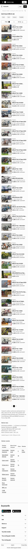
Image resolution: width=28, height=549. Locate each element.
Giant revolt (5, 460)
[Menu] (1, 6)
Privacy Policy (24, 545)
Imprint (12, 545)
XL (18, 465)
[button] (15, 30)
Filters (7, 22)
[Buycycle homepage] (5, 6)
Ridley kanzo (5, 474)
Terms (2, 545)
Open (24, 2)
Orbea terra (5, 465)
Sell (25, 6)
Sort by (19, 22)
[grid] (5, 25)
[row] (5, 25)
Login (20, 6)
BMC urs (4, 487)
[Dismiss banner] (2, 2)
